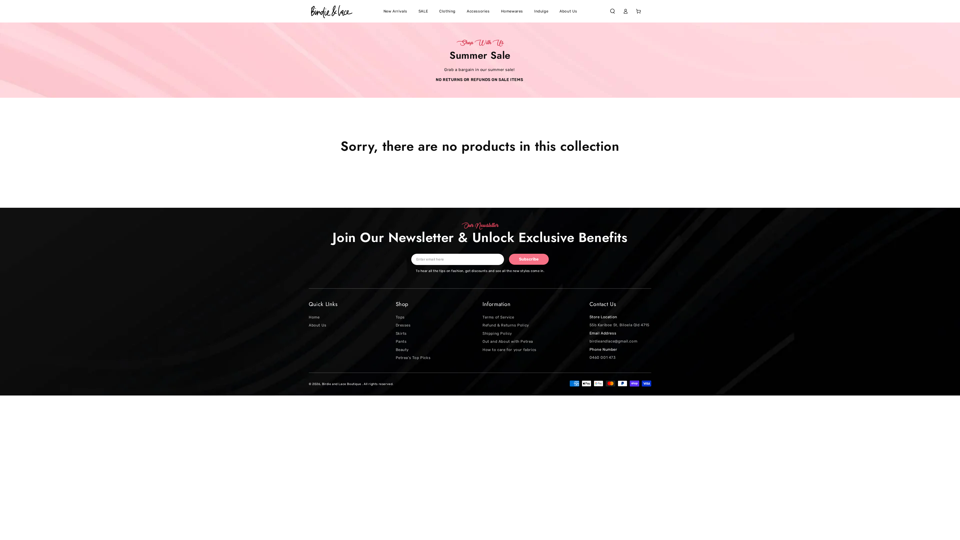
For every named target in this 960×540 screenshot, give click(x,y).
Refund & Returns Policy (505, 325)
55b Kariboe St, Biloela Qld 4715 (620, 325)
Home (314, 317)
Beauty (402, 350)
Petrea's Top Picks (413, 358)
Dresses (403, 325)
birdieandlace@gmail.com (614, 341)
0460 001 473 (603, 357)
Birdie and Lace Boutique (342, 384)
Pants (401, 341)
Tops (400, 317)
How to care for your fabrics (509, 350)
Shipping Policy (497, 333)
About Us (317, 325)
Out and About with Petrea (507, 341)
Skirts (401, 333)
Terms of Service (498, 317)
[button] (612, 11)
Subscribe (528, 259)
